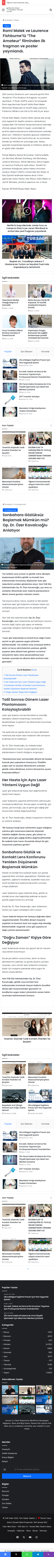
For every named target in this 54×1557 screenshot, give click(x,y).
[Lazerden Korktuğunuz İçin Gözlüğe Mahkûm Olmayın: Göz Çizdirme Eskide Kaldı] (44, 1399)
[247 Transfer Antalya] (10, 400)
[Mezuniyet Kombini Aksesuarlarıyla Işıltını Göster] (14, 472)
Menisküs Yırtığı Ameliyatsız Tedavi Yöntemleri (32, 409)
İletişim (5, 1461)
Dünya (6, 1332)
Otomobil (7, 1352)
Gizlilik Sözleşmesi (9, 1453)
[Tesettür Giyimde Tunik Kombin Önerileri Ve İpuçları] (14, 438)
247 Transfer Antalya (29, 396)
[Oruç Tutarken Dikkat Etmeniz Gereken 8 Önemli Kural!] (14, 321)
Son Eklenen (26, 351)
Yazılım (5, 1507)
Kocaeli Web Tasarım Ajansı (40, 1526)
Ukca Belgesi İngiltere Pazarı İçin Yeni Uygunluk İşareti (34, 361)
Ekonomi (7, 1336)
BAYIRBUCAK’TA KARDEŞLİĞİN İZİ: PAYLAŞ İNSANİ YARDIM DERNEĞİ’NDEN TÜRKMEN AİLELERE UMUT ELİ (39, 453)
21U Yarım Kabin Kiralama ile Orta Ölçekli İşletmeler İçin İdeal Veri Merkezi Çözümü (35, 387)
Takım (28, 1531)
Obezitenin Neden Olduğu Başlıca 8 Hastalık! (10, 302)
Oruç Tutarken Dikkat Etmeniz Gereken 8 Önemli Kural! (12, 333)
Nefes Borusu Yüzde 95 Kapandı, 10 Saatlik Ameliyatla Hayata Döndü (39, 304)
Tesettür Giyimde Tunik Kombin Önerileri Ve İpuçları (13, 450)
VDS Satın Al (23, 1526)
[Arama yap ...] (50, 11)
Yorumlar (45, 351)
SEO (35, 1522)
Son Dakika (6, 1503)
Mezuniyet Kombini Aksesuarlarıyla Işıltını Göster (12, 484)
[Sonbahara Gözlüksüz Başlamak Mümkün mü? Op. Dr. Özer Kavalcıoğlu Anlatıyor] (10, 1389)
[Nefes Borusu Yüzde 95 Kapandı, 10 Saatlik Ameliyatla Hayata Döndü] (40, 291)
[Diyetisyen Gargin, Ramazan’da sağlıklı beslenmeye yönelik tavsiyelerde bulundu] (40, 321)
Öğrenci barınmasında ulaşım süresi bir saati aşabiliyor (29, 3)
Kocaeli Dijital (18, 1522)
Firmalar (7, 1340)
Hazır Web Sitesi (9, 1526)
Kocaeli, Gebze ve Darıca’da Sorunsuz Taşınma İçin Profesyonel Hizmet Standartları (34, 374)
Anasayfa (8, 20)
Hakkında (20, 1531)
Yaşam (16, 20)
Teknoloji (7, 1364)
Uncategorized (10, 1369)
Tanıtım (7, 1360)
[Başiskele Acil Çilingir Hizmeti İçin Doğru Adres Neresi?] (27, 1409)
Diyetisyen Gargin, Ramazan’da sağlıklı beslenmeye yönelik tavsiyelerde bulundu (38, 334)
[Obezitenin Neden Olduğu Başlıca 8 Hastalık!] (14, 291)
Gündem (7, 1344)
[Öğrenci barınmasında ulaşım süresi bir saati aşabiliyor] (40, 472)
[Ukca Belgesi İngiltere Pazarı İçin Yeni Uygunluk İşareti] (10, 363)
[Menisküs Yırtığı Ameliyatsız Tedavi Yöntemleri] (10, 412)
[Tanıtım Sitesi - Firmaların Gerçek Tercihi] (17, 9)
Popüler (8, 351)
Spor (5, 1356)
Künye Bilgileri (8, 1457)
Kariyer (7, 1348)
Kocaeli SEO (42, 1522)
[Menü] (3, 11)
